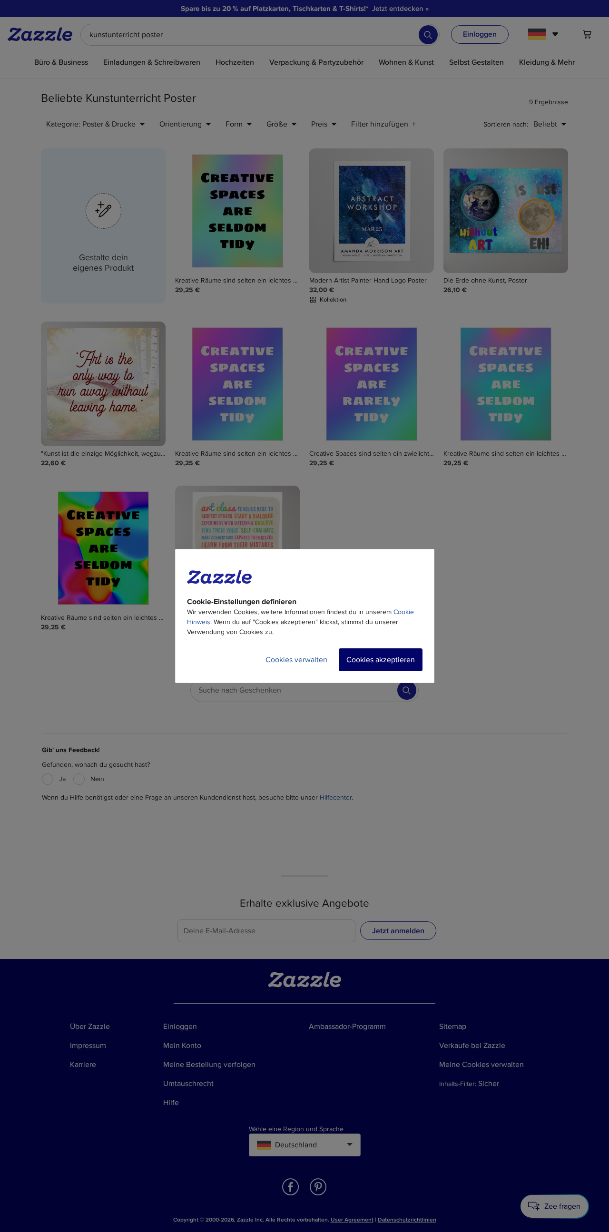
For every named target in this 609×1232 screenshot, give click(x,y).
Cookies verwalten (296, 660)
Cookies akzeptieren (380, 660)
